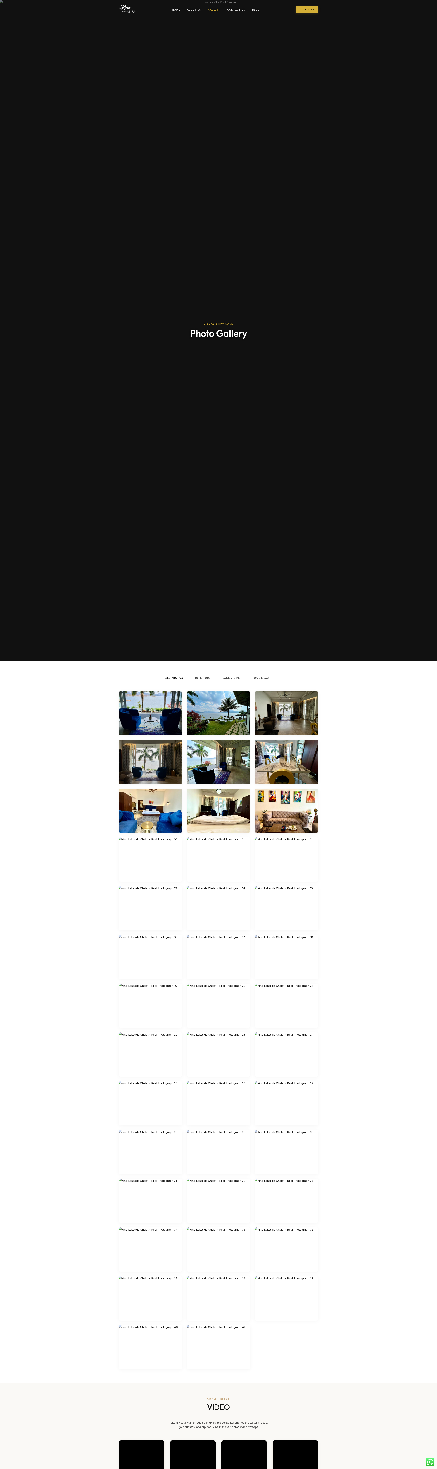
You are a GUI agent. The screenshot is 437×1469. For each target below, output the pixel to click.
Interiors (203, 677)
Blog (256, 9)
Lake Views (231, 677)
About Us (194, 9)
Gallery (214, 9)
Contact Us (236, 9)
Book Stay (307, 9)
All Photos (174, 677)
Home (176, 9)
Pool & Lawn (262, 677)
